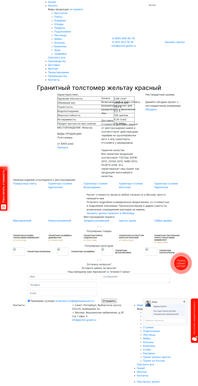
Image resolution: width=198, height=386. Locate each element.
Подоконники (62, 31)
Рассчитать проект (149, 381)
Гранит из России (154, 360)
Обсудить (151, 109)
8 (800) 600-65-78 (123, 38)
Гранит (141, 368)
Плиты (58, 16)
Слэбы (147, 349)
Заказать (62, 147)
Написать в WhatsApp (121, 213)
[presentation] (97, 226)
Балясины (60, 46)
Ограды (59, 24)
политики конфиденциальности (74, 300)
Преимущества (57, 76)
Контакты (54, 79)
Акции (52, 1)
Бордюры (60, 20)
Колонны (59, 42)
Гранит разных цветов (156, 357)
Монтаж (53, 68)
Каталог (53, 5)
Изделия (142, 305)
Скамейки (60, 53)
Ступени (148, 327)
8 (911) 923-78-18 (122, 42)
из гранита (76, 9)
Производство (57, 61)
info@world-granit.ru (124, 45)
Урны (57, 50)
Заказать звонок (175, 42)
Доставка (54, 64)
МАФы (58, 38)
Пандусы (59, 27)
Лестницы (60, 35)
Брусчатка (60, 13)
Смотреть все (56, 57)
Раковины (149, 353)
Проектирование (58, 72)
